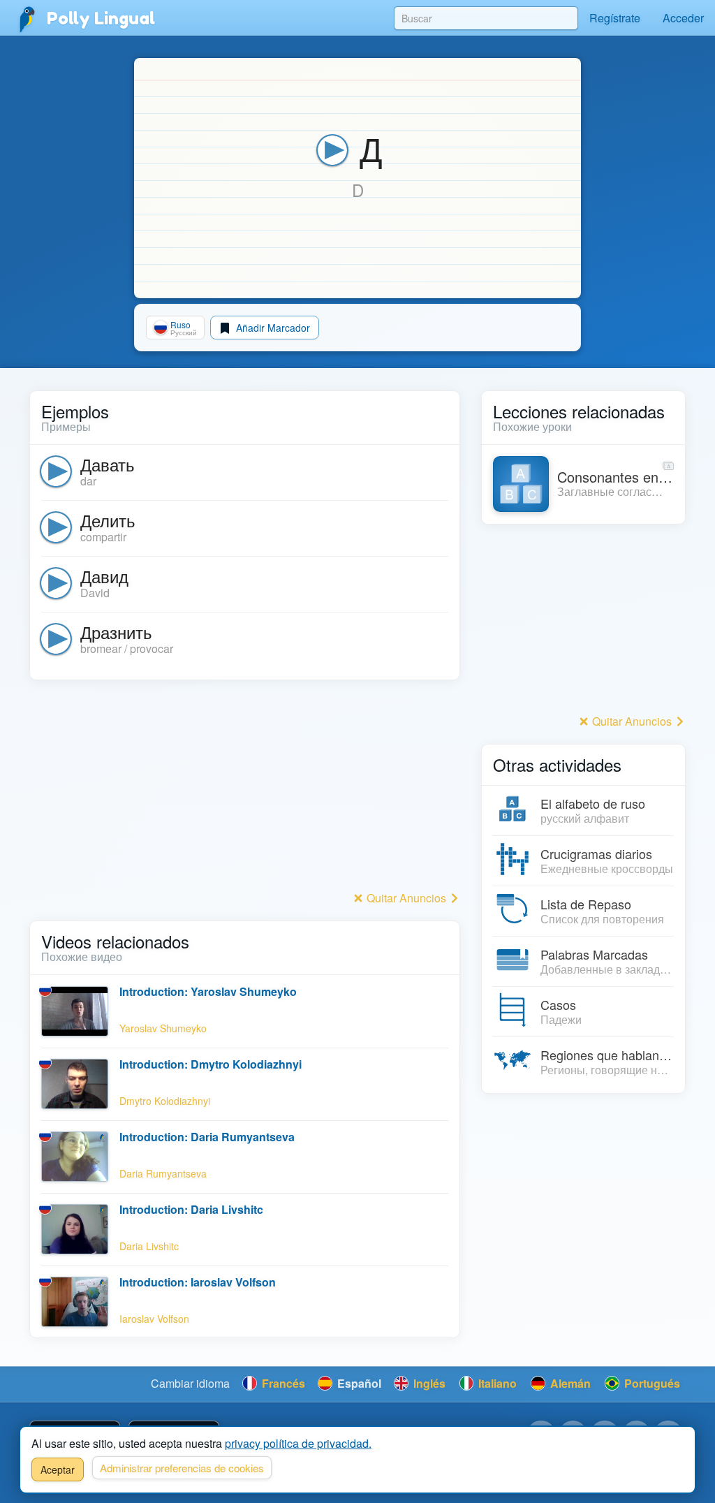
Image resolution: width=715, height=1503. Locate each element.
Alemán (569, 1383)
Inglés (428, 1383)
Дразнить (116, 631)
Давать (107, 464)
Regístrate (614, 18)
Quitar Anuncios (406, 898)
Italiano (496, 1383)
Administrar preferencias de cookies (182, 1467)
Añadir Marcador (271, 328)
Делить (107, 520)
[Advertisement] (244, 789)
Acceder (683, 18)
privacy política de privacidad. (298, 1443)
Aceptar (57, 1469)
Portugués (650, 1383)
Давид (104, 576)
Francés (282, 1383)
